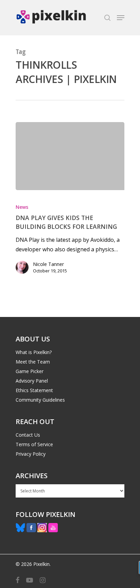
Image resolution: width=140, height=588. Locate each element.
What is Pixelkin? (34, 352)
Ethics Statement (34, 390)
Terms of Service (34, 444)
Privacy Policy (31, 454)
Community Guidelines (40, 400)
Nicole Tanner (48, 264)
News (22, 207)
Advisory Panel (32, 380)
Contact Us (28, 435)
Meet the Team (33, 361)
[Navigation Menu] (120, 17)
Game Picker (29, 371)
